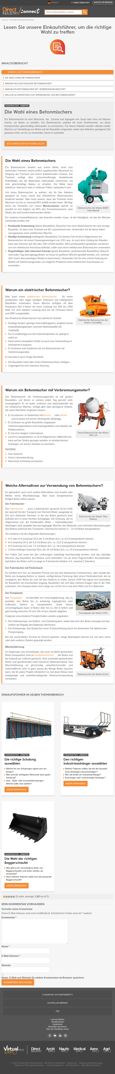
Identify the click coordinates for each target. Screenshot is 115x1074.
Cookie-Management (55, 1065)
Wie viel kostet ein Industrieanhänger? (83, 774)
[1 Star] (4, 896)
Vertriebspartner (72, 1065)
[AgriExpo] (107, 1050)
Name (5, 946)
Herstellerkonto (57, 1022)
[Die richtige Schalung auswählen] (28, 728)
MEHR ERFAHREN (16, 789)
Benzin (47, 415)
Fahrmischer (16, 508)
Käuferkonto (57, 1024)
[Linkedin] (60, 1035)
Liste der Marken (57, 1019)
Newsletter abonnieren (57, 1027)
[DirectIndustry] (21, 10)
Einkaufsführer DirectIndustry (30, 1063)
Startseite (4, 20)
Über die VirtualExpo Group (57, 1029)
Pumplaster (16, 598)
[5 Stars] (14, 896)
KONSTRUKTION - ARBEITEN (17, 106)
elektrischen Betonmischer (42, 296)
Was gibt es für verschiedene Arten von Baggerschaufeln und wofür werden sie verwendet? (24, 871)
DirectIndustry (80, 3)
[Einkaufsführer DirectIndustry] (57, 46)
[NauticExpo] (64, 1050)
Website (6, 965)
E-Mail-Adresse (10, 956)
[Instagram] (65, 1035)
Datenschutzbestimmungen (91, 1063)
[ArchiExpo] (51, 1050)
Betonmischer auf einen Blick (25, 143)
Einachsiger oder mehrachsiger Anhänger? (85, 777)
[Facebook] (49, 1035)
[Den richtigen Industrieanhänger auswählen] (87, 728)
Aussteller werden (103, 3)
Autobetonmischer (44, 655)
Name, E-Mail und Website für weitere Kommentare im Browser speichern (42, 977)
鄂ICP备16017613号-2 (91, 1065)
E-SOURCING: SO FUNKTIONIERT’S (57, 995)
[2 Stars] (6, 896)
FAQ (57, 1011)
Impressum (72, 1063)
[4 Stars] (11, 896)
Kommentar (8, 917)
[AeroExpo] (94, 1050)
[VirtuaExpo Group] (15, 1049)
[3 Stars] (9, 896)
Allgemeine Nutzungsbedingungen (29, 1065)
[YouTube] (55, 1035)
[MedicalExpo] (79, 1050)
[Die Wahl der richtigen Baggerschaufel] (28, 827)
